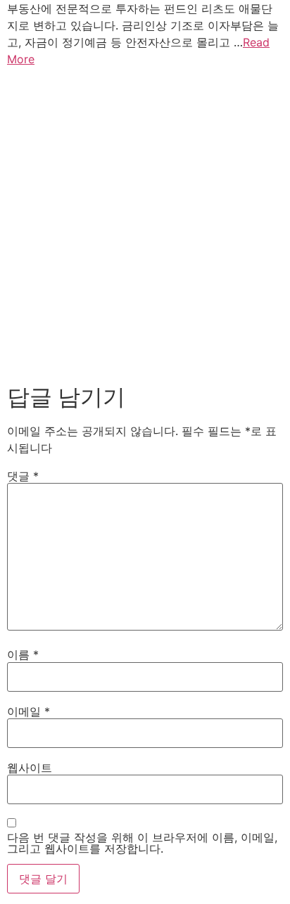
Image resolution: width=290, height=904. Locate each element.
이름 (23, 654)
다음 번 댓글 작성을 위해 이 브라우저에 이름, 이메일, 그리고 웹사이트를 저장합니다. (142, 843)
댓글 (23, 476)
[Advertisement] (145, 222)
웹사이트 (29, 767)
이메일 (28, 711)
